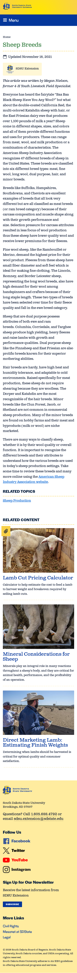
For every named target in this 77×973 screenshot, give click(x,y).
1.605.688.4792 (44, 814)
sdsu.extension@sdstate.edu (38, 819)
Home (7, 37)
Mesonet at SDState (17, 931)
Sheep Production (17, 501)
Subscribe (12, 904)
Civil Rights (11, 926)
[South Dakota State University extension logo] (17, 6)
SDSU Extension (27, 69)
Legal (7, 937)
